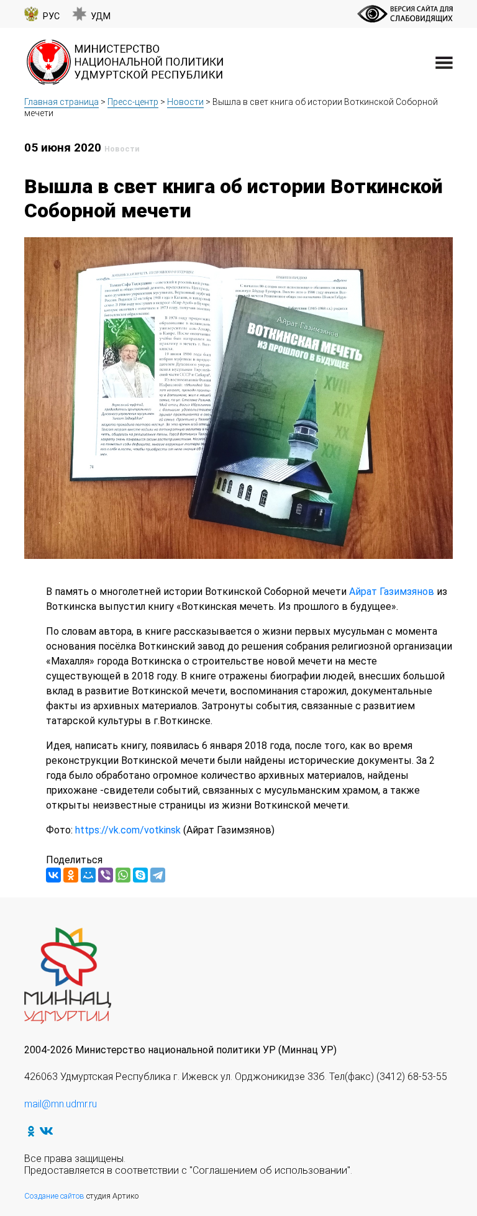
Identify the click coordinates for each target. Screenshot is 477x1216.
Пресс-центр (132, 102)
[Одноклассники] (70, 875)
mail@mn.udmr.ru (60, 1104)
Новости (185, 102)
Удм (101, 16)
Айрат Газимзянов (391, 591)
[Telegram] (157, 875)
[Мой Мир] (88, 875)
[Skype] (140, 875)
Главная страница (61, 102)
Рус (51, 16)
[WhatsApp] (123, 875)
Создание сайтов (54, 1195)
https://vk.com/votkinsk (128, 830)
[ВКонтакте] (53, 875)
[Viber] (105, 875)
